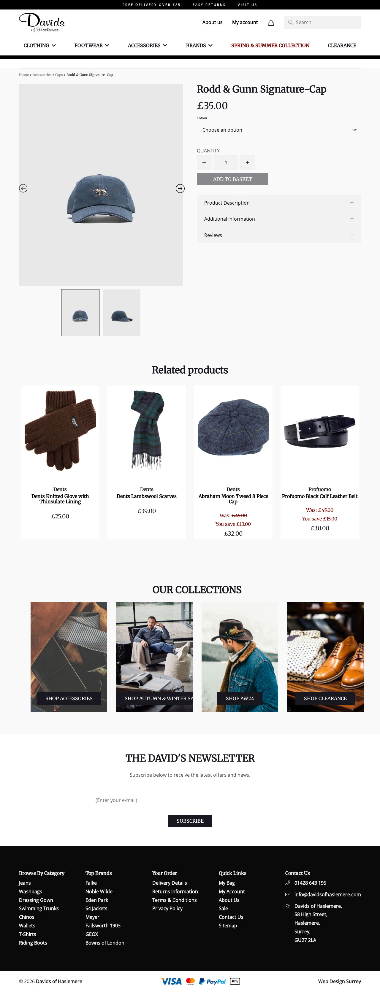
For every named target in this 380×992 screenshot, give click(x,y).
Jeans (25, 883)
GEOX (92, 934)
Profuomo (319, 489)
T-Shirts (27, 934)
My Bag (227, 883)
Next (367, 657)
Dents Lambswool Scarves (147, 496)
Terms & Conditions (174, 900)
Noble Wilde (99, 891)
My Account (232, 891)
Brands (196, 45)
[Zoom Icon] (101, 185)
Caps (59, 75)
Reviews (213, 235)
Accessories (144, 45)
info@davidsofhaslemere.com (327, 894)
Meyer (92, 917)
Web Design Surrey (339, 981)
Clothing (36, 45)
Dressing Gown (36, 900)
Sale (223, 908)
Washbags (30, 891)
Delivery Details (169, 883)
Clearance (342, 45)
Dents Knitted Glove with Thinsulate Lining (60, 498)
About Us (229, 900)
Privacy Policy (167, 908)
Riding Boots (33, 942)
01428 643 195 (310, 883)
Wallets (27, 925)
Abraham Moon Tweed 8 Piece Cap (233, 498)
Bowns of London (105, 942)
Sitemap (228, 925)
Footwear (89, 45)
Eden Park (97, 900)
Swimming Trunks (39, 908)
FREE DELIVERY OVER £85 (152, 4)
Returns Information (175, 891)
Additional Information (229, 219)
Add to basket (232, 179)
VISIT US (247, 4)
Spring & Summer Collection (270, 45)
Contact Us (231, 917)
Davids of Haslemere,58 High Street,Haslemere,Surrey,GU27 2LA (318, 922)
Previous (26, 657)
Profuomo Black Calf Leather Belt (319, 496)
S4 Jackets (96, 908)
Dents (60, 489)
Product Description (227, 203)
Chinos (26, 917)
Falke (91, 883)
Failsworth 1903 (103, 925)
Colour (202, 118)
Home (24, 75)
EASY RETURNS (209, 4)
